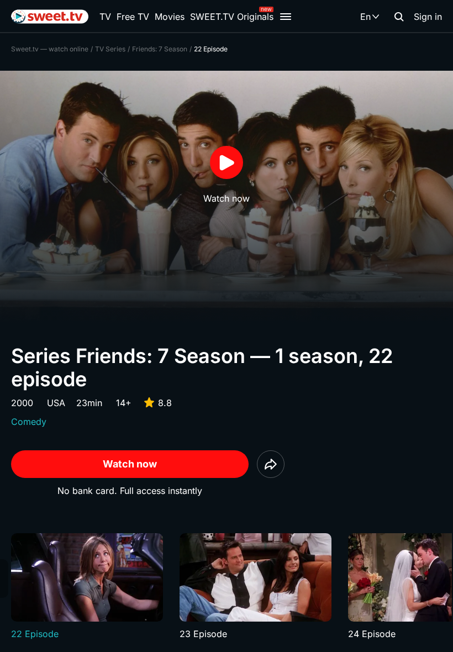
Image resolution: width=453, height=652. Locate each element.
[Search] (398, 16)
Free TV (133, 16)
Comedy (28, 421)
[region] (226, 586)
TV (105, 16)
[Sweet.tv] (49, 16)
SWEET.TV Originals (231, 16)
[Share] (271, 464)
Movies (170, 16)
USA (56, 402)
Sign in (428, 16)
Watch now (130, 464)
